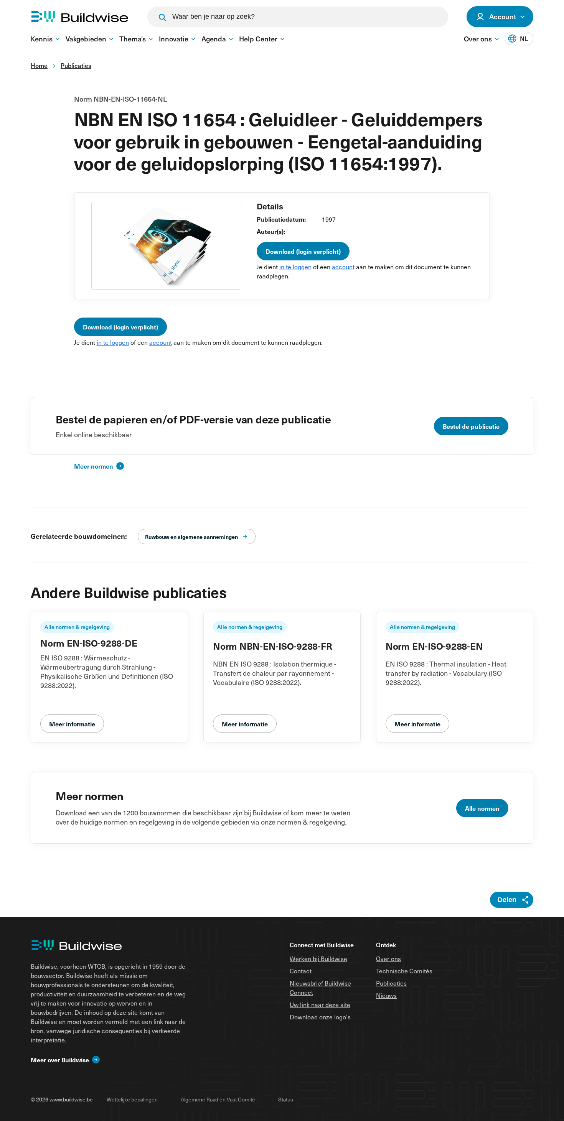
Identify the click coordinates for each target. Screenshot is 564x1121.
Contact (301, 970)
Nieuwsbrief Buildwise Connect (320, 987)
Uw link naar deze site (320, 1004)
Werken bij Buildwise (318, 958)
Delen (507, 900)
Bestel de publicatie (471, 426)
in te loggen (295, 266)
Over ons (388, 958)
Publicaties (391, 983)
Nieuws (386, 995)
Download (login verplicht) (303, 251)
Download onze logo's (320, 1016)
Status (285, 1099)
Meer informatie (72, 723)
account (343, 266)
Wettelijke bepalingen (132, 1099)
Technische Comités (404, 970)
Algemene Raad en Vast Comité (218, 1099)
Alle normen (482, 808)
